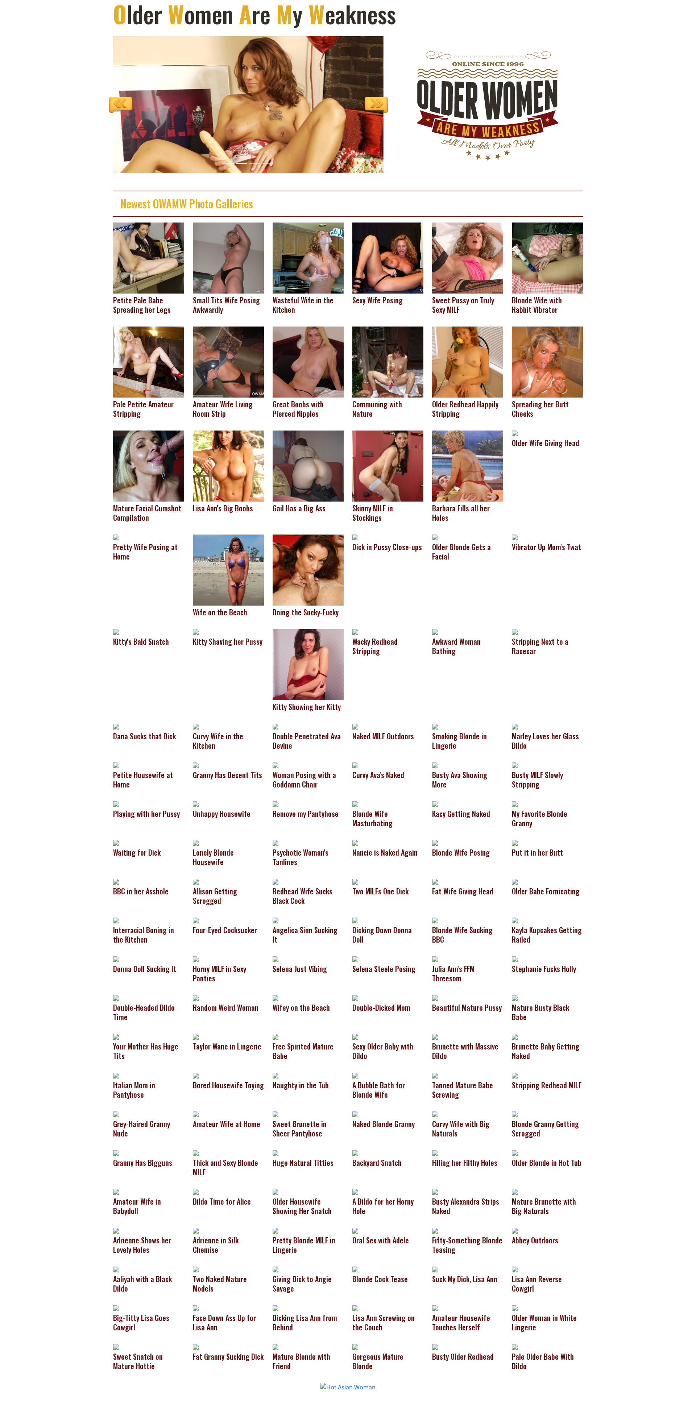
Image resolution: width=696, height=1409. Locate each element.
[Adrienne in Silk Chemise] (196, 1230)
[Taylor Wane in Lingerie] (196, 1036)
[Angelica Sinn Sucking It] (275, 920)
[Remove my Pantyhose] (275, 804)
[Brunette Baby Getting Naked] (515, 1036)
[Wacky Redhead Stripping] (355, 632)
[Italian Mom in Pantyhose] (116, 1075)
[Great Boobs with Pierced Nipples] (308, 362)
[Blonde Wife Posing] (435, 843)
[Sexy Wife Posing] (387, 258)
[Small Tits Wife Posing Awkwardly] (228, 258)
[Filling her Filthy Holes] (435, 1153)
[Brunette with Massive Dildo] (435, 1036)
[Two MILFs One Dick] (355, 881)
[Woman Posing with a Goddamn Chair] (275, 765)
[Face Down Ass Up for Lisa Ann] (196, 1308)
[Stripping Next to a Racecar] (515, 632)
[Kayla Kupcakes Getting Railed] (515, 920)
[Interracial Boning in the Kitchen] (116, 920)
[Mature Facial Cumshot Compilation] (148, 466)
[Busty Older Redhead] (435, 1347)
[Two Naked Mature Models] (196, 1269)
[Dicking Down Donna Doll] (355, 920)
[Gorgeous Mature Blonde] (355, 1347)
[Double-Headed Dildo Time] (116, 998)
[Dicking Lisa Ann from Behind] (275, 1308)
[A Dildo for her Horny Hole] (355, 1192)
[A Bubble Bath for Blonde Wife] (355, 1075)
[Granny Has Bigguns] (116, 1153)
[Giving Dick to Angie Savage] (275, 1269)
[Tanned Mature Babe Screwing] (435, 1075)
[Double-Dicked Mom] (355, 998)
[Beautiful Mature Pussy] (435, 998)
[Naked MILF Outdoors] (355, 726)
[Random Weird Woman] (196, 998)
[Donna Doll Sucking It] (116, 959)
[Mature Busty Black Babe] (515, 998)
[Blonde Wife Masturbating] (355, 804)
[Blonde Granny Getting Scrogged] (515, 1114)
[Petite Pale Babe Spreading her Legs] (148, 258)
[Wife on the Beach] (228, 570)
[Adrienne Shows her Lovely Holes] (116, 1230)
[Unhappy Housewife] (196, 804)
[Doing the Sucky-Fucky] (308, 570)
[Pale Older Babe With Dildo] (515, 1347)
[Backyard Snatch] (355, 1153)
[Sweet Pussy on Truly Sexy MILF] (467, 258)
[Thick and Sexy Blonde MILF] (196, 1153)
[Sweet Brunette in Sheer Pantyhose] (275, 1114)
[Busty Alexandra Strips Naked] (435, 1192)
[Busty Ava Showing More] (435, 765)
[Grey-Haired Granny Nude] (116, 1114)
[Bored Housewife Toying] (196, 1075)
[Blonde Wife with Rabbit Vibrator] (547, 258)
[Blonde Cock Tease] (355, 1269)
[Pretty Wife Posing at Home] (116, 537)
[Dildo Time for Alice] (196, 1192)
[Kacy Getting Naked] (435, 804)
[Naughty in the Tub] (275, 1075)
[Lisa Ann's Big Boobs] (228, 466)
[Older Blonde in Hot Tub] (515, 1153)
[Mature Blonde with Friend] (275, 1347)
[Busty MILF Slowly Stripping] (515, 765)
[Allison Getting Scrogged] (196, 881)
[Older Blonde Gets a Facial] (435, 537)
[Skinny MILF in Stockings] (387, 466)
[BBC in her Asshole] (116, 881)
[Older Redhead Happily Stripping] (467, 362)
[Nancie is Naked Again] (355, 843)
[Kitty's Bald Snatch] (116, 632)
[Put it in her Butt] (515, 843)
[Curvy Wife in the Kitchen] (196, 726)
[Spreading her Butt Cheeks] (547, 362)
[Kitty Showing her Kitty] (308, 664)
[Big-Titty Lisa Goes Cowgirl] (116, 1308)
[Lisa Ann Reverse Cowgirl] (515, 1269)
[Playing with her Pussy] (116, 804)
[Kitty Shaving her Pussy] (196, 632)
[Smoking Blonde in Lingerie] (435, 726)
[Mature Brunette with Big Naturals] (515, 1192)
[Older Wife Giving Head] (515, 433)
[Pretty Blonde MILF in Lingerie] (275, 1230)
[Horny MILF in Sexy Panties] (196, 959)
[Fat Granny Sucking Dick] (196, 1347)
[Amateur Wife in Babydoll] (116, 1192)
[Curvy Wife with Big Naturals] (435, 1114)
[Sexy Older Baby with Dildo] (355, 1036)
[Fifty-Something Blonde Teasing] (435, 1230)
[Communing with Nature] (387, 362)
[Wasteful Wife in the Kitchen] (308, 258)
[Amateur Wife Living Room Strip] (228, 362)
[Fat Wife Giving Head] (435, 881)
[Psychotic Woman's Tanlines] (275, 843)
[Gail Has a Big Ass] (308, 466)
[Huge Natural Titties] (275, 1153)
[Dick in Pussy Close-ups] (355, 537)
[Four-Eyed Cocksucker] (196, 920)
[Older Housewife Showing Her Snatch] (275, 1192)
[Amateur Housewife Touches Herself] (435, 1308)
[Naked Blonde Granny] (355, 1114)
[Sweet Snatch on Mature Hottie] (116, 1347)
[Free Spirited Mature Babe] (275, 1036)
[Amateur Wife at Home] (196, 1114)
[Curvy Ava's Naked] (355, 765)
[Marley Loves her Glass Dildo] (515, 726)
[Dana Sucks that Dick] (116, 726)
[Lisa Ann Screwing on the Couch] (355, 1308)
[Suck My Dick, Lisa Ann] (435, 1269)
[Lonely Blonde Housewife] (196, 843)
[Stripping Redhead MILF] (515, 1075)
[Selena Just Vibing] (275, 959)
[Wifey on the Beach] (275, 998)
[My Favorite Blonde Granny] (515, 804)
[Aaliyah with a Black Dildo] (116, 1269)
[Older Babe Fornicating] (515, 881)
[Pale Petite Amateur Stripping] (148, 362)
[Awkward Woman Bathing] (435, 632)
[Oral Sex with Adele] (355, 1230)
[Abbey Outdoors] (515, 1230)
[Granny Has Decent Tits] (196, 765)
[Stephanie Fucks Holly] (515, 959)
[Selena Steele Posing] (355, 959)
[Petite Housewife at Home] (116, 765)
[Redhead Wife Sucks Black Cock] (275, 881)
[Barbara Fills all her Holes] (467, 466)
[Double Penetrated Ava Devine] (275, 726)
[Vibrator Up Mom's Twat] (515, 537)
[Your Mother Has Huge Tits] (116, 1036)
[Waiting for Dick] (116, 843)
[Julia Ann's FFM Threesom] (435, 959)
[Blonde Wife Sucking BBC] (435, 920)
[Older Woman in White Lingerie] (515, 1308)
